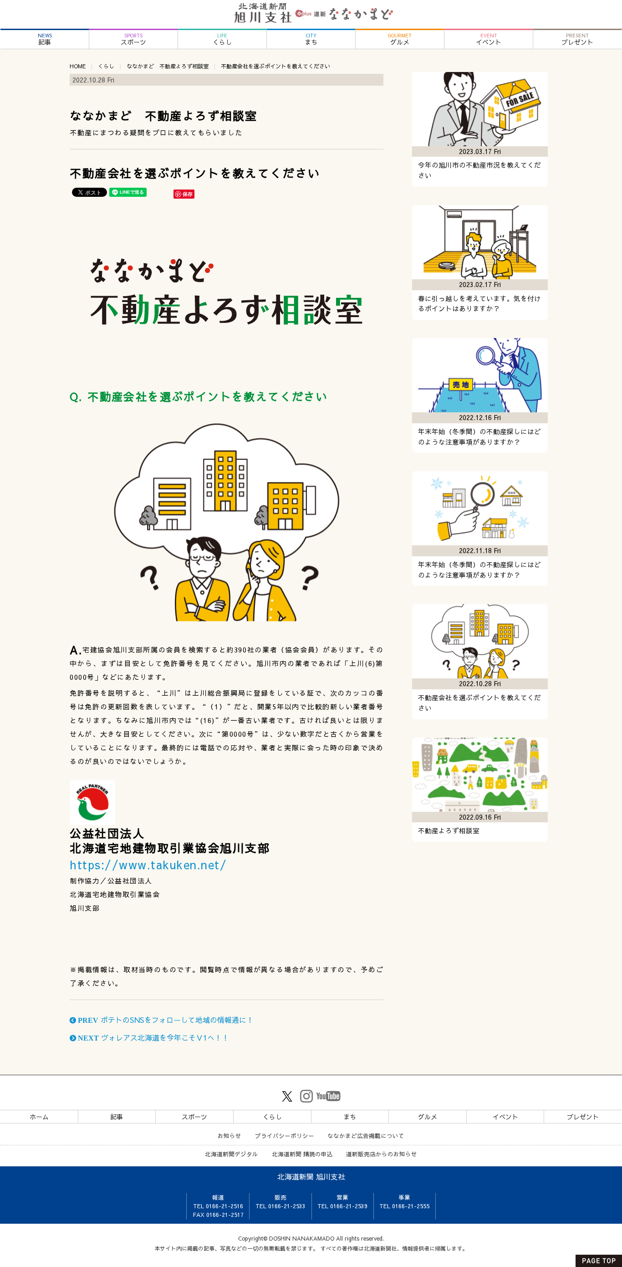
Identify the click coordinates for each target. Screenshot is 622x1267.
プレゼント (577, 39)
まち (311, 39)
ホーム (39, 1116)
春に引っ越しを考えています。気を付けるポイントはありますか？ (479, 303)
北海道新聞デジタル (231, 1154)
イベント (488, 39)
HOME (78, 66)
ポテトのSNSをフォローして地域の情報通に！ (165, 1020)
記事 (45, 39)
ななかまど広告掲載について (365, 1135)
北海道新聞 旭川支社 (311, 1176)
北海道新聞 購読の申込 (302, 1154)
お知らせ (229, 1135)
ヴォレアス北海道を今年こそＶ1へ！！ (152, 1037)
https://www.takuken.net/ (148, 864)
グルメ (400, 39)
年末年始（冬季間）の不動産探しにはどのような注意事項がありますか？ (479, 436)
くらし (222, 39)
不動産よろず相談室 (448, 830)
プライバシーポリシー (284, 1135)
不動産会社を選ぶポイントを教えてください (479, 703)
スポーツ (133, 39)
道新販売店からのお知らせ (381, 1154)
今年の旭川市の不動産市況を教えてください (479, 170)
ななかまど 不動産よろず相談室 (168, 66)
